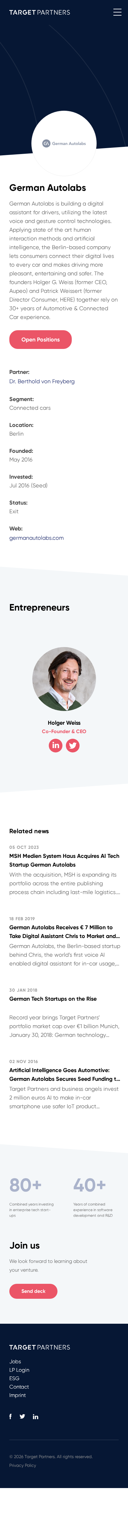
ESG (14, 1378)
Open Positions (40, 339)
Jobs (15, 1361)
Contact (19, 1387)
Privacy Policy (22, 1465)
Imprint (17, 1395)
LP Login (19, 1370)
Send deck (33, 1291)
